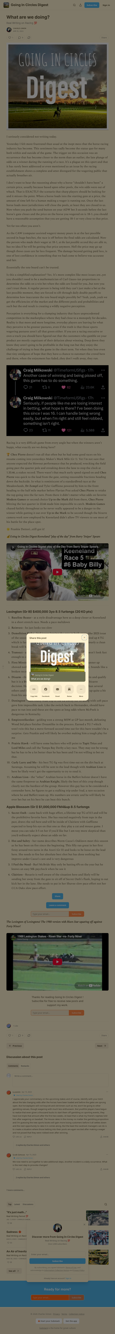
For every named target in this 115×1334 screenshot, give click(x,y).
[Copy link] (33, 689)
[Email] (57, 689)
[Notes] (69, 689)
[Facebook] (45, 689)
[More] (81, 689)
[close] (84, 637)
